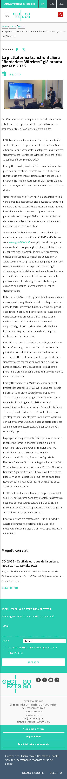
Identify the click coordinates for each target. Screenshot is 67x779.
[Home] (21, 15)
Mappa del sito (33, 736)
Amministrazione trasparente (33, 744)
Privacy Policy (15, 653)
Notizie (12, 26)
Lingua (5, 640)
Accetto (56, 773)
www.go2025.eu (19, 242)
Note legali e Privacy (33, 728)
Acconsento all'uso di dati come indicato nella (32, 647)
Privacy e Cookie (32, 773)
